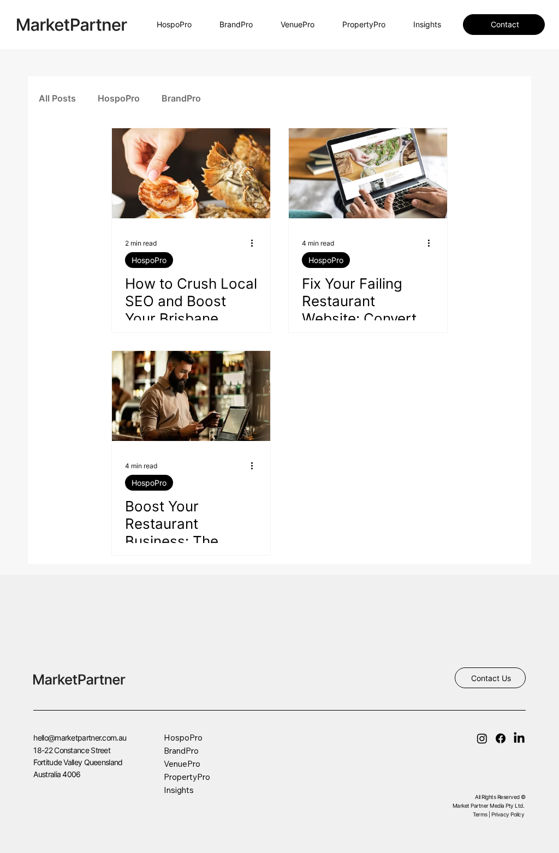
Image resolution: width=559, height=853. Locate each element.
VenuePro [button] (182, 764)
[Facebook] (500, 738)
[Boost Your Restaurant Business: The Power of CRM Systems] (191, 396)
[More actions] (255, 242)
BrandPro (181, 98)
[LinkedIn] (519, 738)
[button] (294, 24)
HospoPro (119, 98)
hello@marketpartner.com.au (79, 737)
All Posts (57, 98)
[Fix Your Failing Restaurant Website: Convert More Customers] (368, 173)
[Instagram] (482, 738)
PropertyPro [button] (187, 777)
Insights (179, 790)
